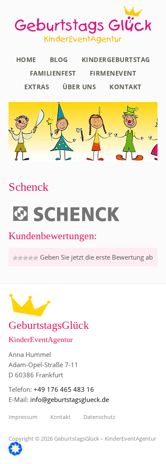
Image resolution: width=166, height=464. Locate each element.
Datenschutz (99, 417)
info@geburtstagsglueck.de (69, 399)
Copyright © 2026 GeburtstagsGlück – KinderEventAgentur (82, 438)
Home (26, 59)
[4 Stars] (30, 257)
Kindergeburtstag (116, 59)
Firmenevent (113, 73)
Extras (36, 86)
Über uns (79, 86)
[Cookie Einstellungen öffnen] (15, 453)
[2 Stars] (20, 257)
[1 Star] (15, 257)
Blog (59, 59)
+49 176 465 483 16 (64, 389)
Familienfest (53, 73)
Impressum (23, 417)
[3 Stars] (25, 257)
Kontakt (125, 86)
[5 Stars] (35, 257)
